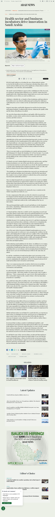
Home (6, 14)
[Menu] (1, 1)
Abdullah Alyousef (12, 356)
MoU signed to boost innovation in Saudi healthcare (16, 379)
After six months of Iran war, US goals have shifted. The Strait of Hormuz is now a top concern (23, 401)
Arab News (8, 1)
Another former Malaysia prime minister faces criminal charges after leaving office (23, 414)
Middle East (15, 10)
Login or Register (6, 503)
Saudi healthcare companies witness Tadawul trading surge (37, 379)
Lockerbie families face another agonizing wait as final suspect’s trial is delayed (24, 480)
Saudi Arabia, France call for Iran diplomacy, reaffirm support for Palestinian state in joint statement (23, 488)
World (8, 486)
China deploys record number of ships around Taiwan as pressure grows (21, 420)
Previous (6, 43)
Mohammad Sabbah (23, 356)
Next (48, 43)
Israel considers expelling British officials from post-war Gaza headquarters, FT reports (24, 10)
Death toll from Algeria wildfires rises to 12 (18, 395)
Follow (46, 78)
